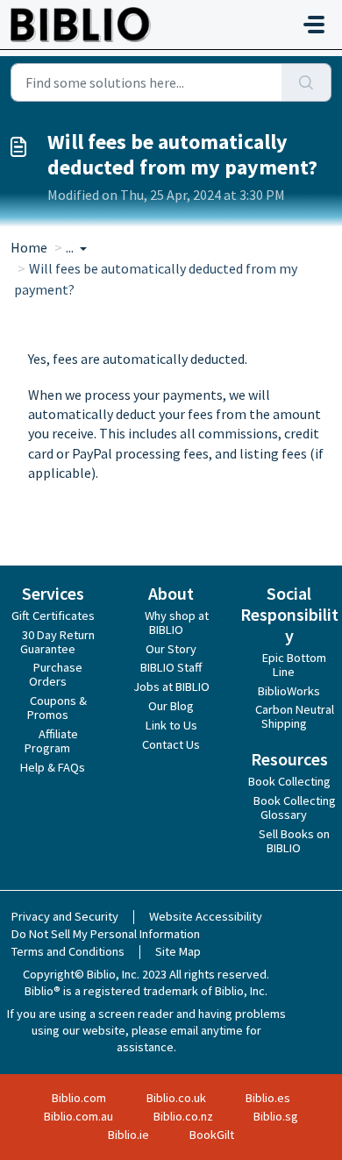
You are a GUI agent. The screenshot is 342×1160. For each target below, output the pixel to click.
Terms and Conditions (68, 951)
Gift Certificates (53, 615)
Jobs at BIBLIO (171, 686)
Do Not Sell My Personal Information (105, 934)
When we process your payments (125, 394)
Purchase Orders (55, 674)
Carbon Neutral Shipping (294, 716)
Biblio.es (268, 1098)
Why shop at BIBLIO (177, 622)
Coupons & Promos (57, 707)
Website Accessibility (205, 916)
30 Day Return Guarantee (57, 642)
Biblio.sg (275, 1116)
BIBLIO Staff (171, 667)
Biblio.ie (128, 1134)
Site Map (178, 951)
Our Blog (171, 706)
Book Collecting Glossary (294, 807)
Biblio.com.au (78, 1116)
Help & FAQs (52, 767)
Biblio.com (79, 1098)
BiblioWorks (289, 691)
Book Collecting (289, 781)
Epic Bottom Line (294, 665)
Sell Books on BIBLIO (294, 841)
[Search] (306, 82)
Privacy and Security (64, 916)
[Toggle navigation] (313, 24)
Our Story (171, 649)
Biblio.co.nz (183, 1116)
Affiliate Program (51, 741)
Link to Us (171, 725)
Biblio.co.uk (176, 1098)
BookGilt (211, 1134)
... (71, 247)
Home (29, 247)
